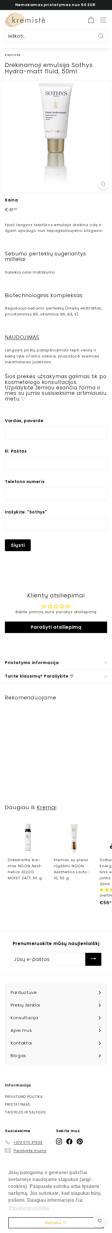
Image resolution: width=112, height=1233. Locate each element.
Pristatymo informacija (32, 662)
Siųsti (18, 545)
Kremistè (12, 55)
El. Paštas (16, 451)
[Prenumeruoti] (93, 959)
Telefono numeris (25, 481)
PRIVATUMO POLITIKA (24, 1096)
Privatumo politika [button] (29, 1207)
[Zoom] (103, 184)
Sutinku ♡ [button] (56, 1222)
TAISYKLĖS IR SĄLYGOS (25, 1112)
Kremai (46, 807)
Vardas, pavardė (24, 421)
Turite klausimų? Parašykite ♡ (39, 676)
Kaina (11, 200)
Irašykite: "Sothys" (26, 512)
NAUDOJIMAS (22, 337)
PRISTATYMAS (17, 1104)
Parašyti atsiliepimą (56, 627)
